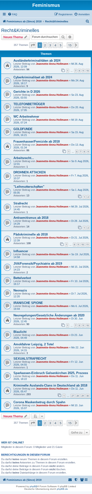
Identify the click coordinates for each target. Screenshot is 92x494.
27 (72, 395)
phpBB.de (62, 489)
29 (82, 395)
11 (87, 244)
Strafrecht (20, 203)
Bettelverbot (22, 278)
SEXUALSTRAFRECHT (29, 358)
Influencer (20, 251)
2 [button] (45, 45)
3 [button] (50, 45)
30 (87, 395)
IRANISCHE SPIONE (28, 303)
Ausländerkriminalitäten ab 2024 (36, 60)
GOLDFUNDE (23, 129)
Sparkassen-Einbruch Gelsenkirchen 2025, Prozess (50, 373)
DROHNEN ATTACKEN (29, 172)
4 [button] (55, 45)
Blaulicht (19, 332)
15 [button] (69, 45)
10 (87, 70)
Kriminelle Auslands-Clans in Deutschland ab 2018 (50, 385)
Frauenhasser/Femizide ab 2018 (36, 141)
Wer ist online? (12, 442)
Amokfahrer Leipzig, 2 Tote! (33, 344)
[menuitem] (12, 14)
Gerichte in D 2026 (26, 91)
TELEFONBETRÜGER (29, 104)
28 (77, 395)
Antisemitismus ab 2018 (30, 217)
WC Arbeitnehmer (26, 116)
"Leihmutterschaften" (28, 186)
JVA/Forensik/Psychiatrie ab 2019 (37, 263)
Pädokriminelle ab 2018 (30, 234)
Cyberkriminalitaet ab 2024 (32, 77)
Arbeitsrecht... (23, 158)
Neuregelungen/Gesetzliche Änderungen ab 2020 (48, 315)
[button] (32, 45)
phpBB (33, 486)
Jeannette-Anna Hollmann (52, 63)
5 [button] (60, 45)
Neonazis (20, 290)
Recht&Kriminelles (20, 30)
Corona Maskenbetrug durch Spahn (39, 402)
